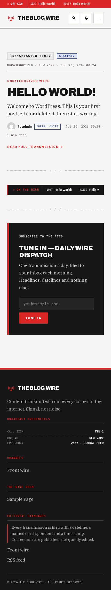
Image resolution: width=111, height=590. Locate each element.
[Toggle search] (74, 18)
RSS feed (16, 560)
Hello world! (47, 4)
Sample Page (20, 499)
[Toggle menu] (98, 18)
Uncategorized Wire (28, 81)
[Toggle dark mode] (86, 18)
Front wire (18, 470)
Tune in (34, 318)
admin (27, 126)
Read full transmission (33, 147)
